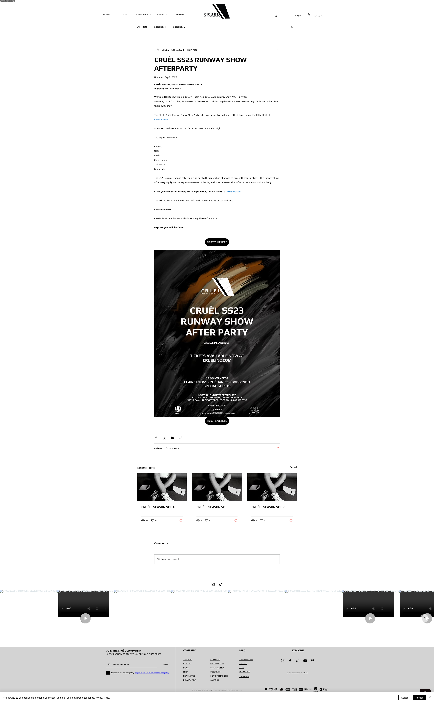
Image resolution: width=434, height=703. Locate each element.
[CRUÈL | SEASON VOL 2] (272, 487)
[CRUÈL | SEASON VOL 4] (162, 487)
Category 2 (179, 26)
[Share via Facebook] (155, 437)
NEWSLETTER (189, 676)
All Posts (142, 26)
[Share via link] (180, 437)
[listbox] (318, 16)
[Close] (430, 697)
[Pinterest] (312, 660)
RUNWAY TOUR (189, 680)
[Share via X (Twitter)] (164, 437)
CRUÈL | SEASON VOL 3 (213, 507)
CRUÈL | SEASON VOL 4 (157, 507)
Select (404, 697)
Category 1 (160, 26)
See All (293, 467)
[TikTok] (221, 584)
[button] (308, 15)
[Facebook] (290, 660)
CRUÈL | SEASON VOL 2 (267, 507)
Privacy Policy (102, 697)
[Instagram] (213, 584)
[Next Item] (424, 618)
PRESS (241, 668)
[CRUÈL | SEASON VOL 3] (217, 487)
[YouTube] (305, 660)
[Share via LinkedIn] (172, 437)
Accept (419, 697)
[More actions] (278, 50)
